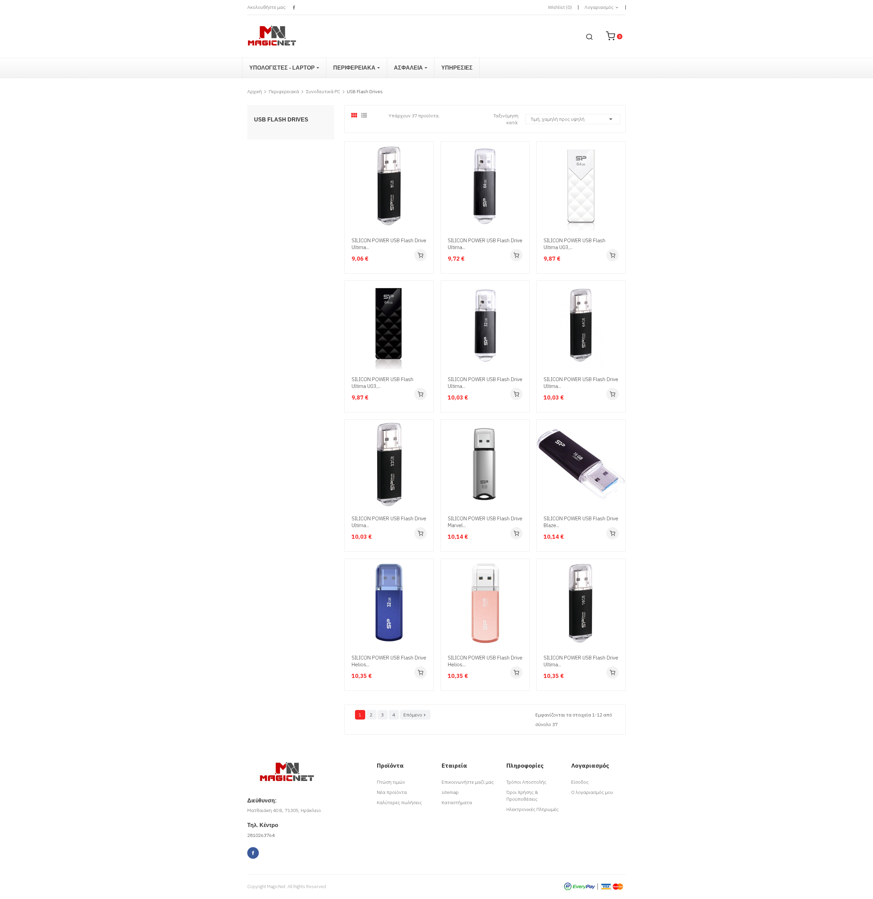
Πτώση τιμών (391, 782)
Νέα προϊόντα (392, 792)
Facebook (294, 7)
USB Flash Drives (281, 119)
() (560, 7)
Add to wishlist (427, 204)
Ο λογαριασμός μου (592, 792)
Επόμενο (415, 715)
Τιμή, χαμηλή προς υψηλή (573, 119)
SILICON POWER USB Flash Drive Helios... (389, 661)
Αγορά (420, 255)
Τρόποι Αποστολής (526, 782)
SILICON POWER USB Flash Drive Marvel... (485, 521)
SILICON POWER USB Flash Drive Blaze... (581, 521)
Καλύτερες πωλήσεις (399, 802)
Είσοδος (580, 782)
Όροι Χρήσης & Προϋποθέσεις (522, 795)
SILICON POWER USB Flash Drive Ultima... (389, 243)
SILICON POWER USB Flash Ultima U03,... (574, 243)
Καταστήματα (457, 802)
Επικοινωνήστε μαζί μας (468, 782)
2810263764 (261, 835)
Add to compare (427, 217)
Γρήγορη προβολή (427, 191)
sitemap (450, 792)
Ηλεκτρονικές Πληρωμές (532, 809)
